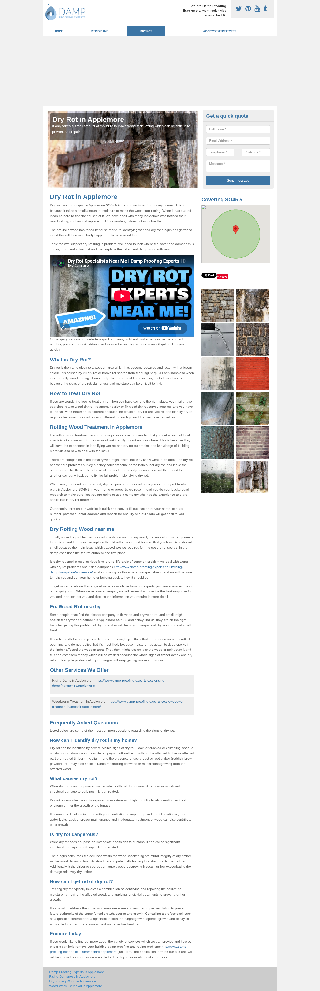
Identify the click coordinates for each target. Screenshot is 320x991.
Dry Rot (146, 31)
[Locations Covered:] (48, 4)
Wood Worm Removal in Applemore (75, 986)
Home (59, 31)
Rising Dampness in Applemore (72, 976)
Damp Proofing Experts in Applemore (76, 972)
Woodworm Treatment (219, 31)
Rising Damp (99, 31)
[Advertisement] (160, 71)
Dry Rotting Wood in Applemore (72, 981)
